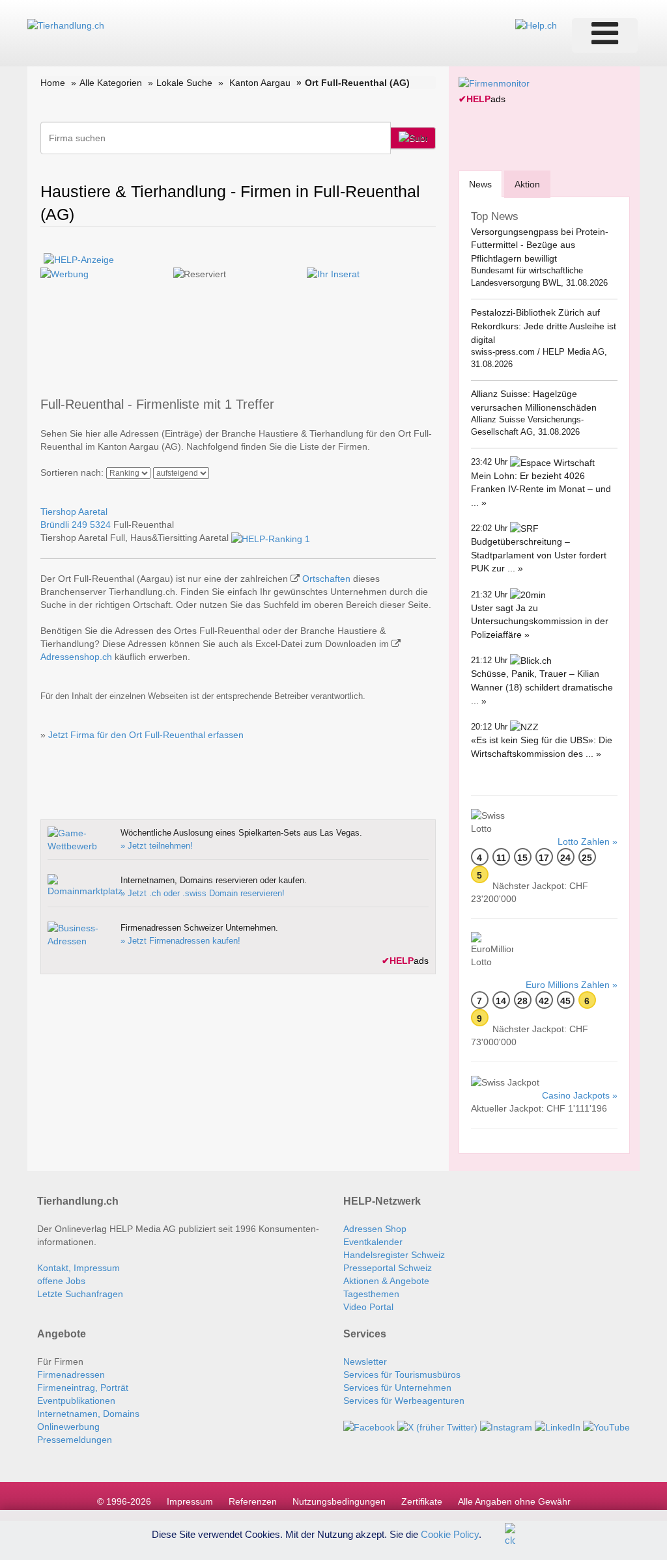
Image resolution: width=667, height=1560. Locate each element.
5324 (100, 524)
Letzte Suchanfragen (80, 1294)
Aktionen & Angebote (386, 1281)
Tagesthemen (371, 1294)
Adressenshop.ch (76, 656)
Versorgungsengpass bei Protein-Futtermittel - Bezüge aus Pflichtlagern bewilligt (539, 245)
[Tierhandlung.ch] (65, 25)
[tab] (480, 184)
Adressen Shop (374, 1229)
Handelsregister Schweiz (394, 1255)
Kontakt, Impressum (78, 1268)
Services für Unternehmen (397, 1387)
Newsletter (365, 1361)
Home (52, 82)
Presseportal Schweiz (387, 1268)
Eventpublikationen (76, 1400)
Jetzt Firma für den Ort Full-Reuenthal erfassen (146, 735)
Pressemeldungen (74, 1439)
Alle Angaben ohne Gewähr (514, 1501)
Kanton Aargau (260, 82)
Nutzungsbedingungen (339, 1501)
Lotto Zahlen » (587, 841)
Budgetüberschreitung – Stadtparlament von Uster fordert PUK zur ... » (538, 554)
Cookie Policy (450, 1533)
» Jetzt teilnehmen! (157, 846)
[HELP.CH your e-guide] (536, 25)
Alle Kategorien (110, 82)
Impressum (190, 1501)
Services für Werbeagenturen (403, 1400)
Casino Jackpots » (579, 1095)
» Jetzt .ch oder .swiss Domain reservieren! (203, 893)
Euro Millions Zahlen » (571, 984)
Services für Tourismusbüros (402, 1374)
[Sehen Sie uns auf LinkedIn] (557, 1426)
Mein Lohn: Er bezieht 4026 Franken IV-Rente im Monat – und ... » (541, 489)
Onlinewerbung (68, 1426)
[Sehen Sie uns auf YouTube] (606, 1426)
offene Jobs (61, 1281)
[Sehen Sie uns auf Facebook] (369, 1426)
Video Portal (368, 1307)
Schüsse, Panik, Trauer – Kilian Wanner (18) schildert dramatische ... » (542, 686)
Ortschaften (326, 578)
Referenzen (253, 1501)
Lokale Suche (184, 82)
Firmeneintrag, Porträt (82, 1387)
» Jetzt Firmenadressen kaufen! (180, 941)
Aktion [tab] (527, 184)
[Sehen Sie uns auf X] (437, 1426)
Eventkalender (373, 1242)
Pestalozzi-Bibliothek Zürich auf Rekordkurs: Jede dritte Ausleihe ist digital (543, 325)
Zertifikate (421, 1501)
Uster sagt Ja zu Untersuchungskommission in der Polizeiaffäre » (539, 621)
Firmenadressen (71, 1374)
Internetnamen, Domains (88, 1413)
